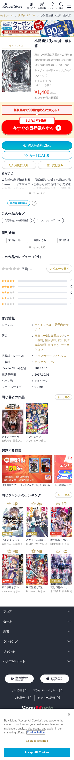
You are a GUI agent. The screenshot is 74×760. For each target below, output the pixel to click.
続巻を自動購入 (18, 203)
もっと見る (39, 193)
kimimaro (55, 543)
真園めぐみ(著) (60, 54)
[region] (37, 734)
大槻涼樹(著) (47, 65)
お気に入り (21, 165)
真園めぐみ (40, 240)
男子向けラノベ (27, 15)
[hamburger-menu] (69, 6)
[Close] (69, 714)
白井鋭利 (67, 591)
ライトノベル (16, 45)
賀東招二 (7, 543)
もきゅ (65, 543)
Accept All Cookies (37, 752)
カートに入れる (39, 155)
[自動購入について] (34, 203)
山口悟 (30, 543)
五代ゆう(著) (62, 65)
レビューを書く (43, 85)
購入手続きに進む (39, 145)
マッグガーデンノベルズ (50, 355)
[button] (49, 697)
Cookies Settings (37, 740)
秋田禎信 (63, 340)
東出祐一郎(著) (43, 54)
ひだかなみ (41, 543)
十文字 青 (55, 591)
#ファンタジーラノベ (48, 220)
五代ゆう (53, 345)
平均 (24, 269)
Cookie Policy (36, 732)
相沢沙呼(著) (54, 60)
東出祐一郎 (14, 240)
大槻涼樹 (40, 345)
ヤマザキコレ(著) (44, 70)
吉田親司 (64, 240)
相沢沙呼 (50, 340)
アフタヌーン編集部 (37, 440)
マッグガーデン (45, 362)
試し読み (57, 165)
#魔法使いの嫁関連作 (17, 220)
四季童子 (18, 543)
